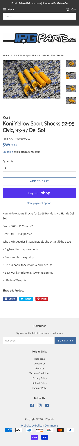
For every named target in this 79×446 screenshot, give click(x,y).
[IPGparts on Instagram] (39, 406)
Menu (10, 9)
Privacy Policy (40, 378)
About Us (39, 368)
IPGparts (49, 419)
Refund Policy (40, 383)
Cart (73, 9)
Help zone (39, 358)
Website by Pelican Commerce (39, 425)
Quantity (8, 161)
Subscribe (65, 340)
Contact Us (39, 363)
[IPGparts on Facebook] (32, 406)
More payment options (39, 203)
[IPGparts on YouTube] (47, 406)
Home (6, 55)
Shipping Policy (39, 388)
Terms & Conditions (39, 373)
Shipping (8, 151)
